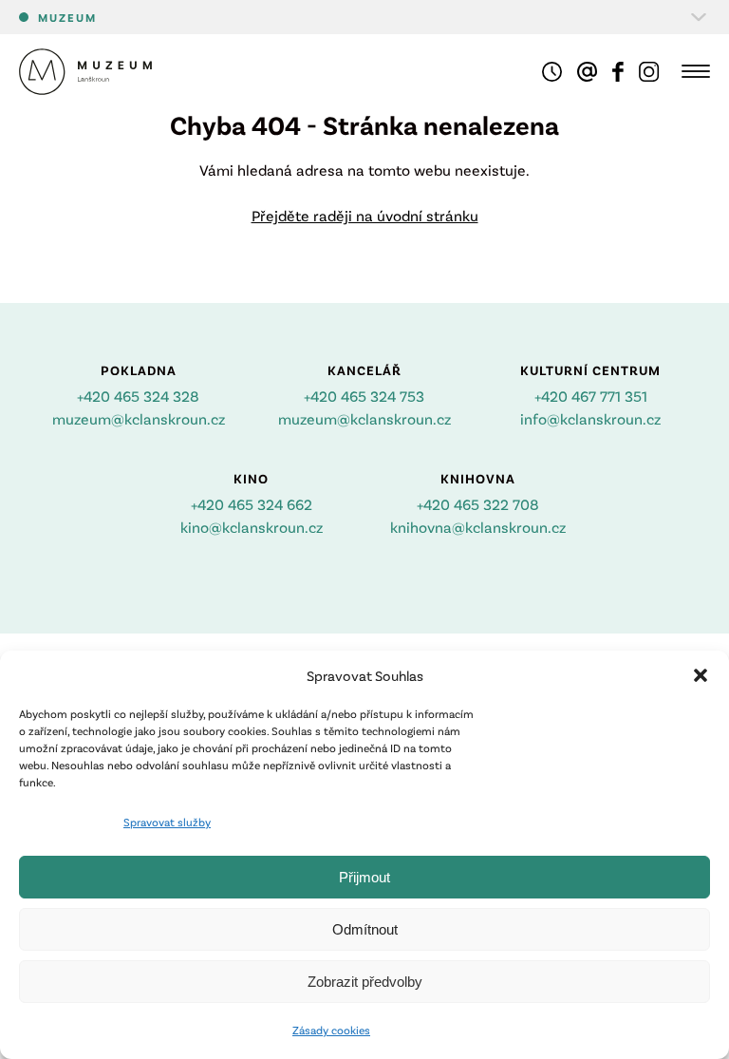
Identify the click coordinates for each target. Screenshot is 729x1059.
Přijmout (364, 877)
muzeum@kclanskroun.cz (138, 418)
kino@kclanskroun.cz (251, 527)
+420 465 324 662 (251, 504)
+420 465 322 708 (478, 504)
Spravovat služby (167, 821)
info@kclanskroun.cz (590, 418)
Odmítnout (365, 929)
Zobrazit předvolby (365, 982)
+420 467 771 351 (590, 396)
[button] (700, 675)
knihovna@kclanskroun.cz (478, 527)
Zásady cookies (331, 1029)
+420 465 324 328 (138, 396)
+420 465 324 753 (364, 396)
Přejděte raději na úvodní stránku (365, 215)
